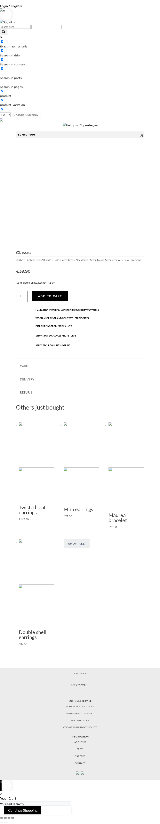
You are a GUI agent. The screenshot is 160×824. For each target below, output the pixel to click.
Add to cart (50, 296)
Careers (80, 756)
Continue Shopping (22, 810)
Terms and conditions (80, 706)
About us (80, 742)
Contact (80, 763)
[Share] (5, 818)
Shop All (76, 543)
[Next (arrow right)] (5, 822)
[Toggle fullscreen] (9, 818)
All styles (46, 260)
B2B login (80, 673)
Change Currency (25, 115)
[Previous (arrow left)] (1, 822)
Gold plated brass (64, 260)
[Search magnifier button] (3, 32)
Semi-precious (114, 260)
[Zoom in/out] (12, 818)
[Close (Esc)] (1, 818)
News (100, 260)
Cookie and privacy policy (80, 727)
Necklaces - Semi (86, 260)
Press (80, 749)
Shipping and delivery (80, 713)
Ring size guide (80, 720)
